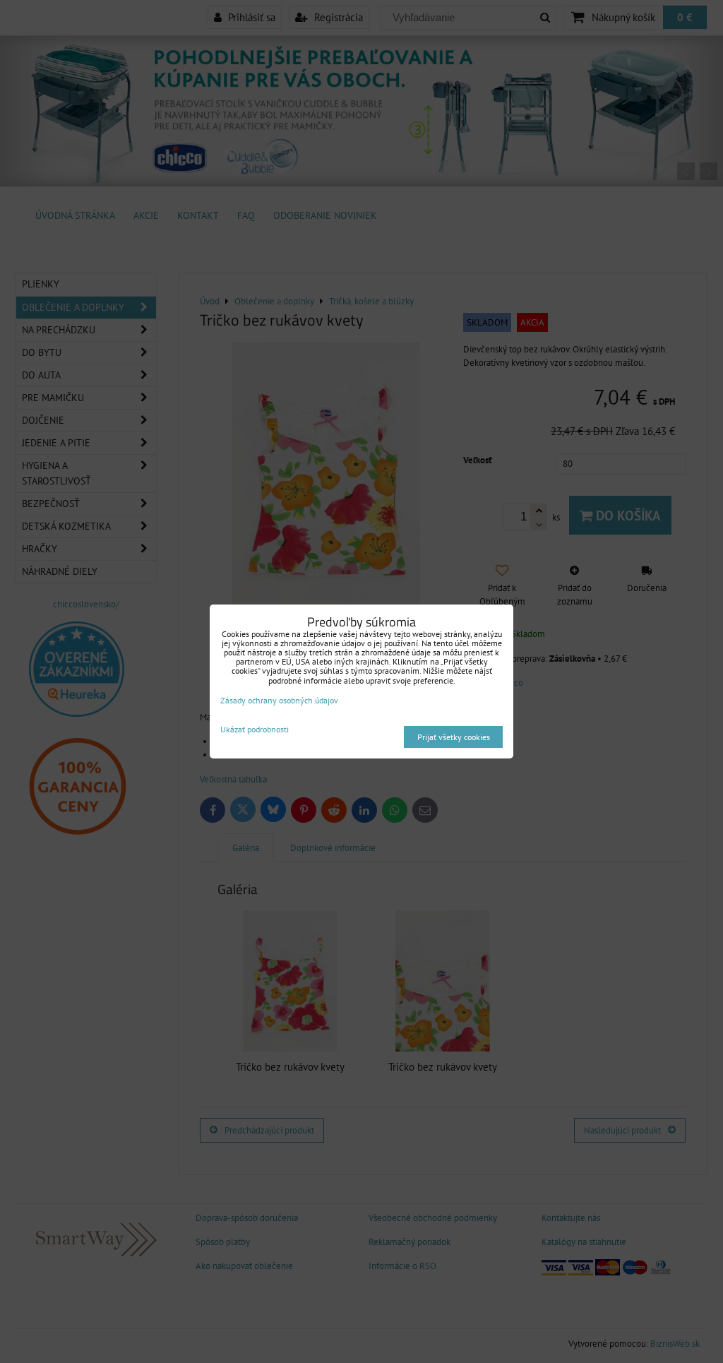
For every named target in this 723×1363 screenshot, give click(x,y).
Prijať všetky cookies (453, 737)
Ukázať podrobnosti (254, 729)
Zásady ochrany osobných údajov (279, 700)
